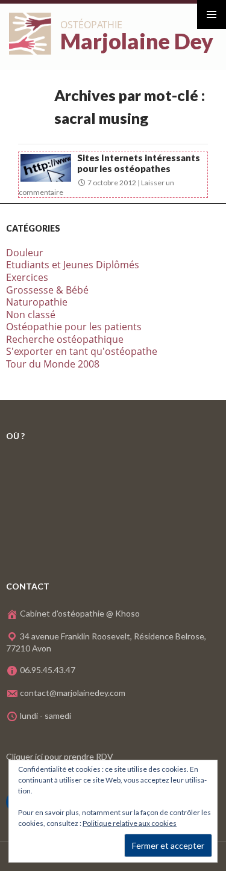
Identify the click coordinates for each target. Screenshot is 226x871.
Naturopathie (36, 302)
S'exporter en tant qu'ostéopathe (81, 351)
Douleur (24, 252)
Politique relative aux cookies (130, 823)
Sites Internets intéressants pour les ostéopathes (138, 163)
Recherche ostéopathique (65, 339)
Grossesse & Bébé (47, 290)
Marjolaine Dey (136, 41)
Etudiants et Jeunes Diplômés (72, 264)
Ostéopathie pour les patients (74, 326)
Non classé (30, 314)
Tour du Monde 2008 (52, 364)
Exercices (27, 277)
